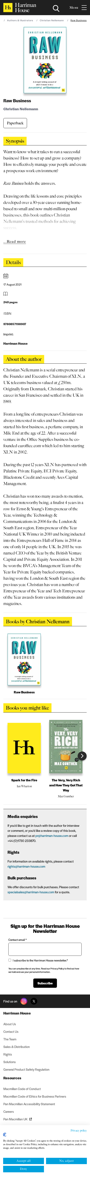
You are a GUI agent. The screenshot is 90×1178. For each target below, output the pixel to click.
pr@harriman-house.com (51, 835)
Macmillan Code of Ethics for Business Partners (34, 1096)
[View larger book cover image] (45, 60)
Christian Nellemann (52, 20)
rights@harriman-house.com (26, 866)
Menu (73, 7)
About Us (9, 1024)
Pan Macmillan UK (15, 1119)
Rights (7, 1054)
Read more (16, 241)
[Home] (19, 8)
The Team (9, 1039)
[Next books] (82, 756)
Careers (8, 1111)
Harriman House (17, 1013)
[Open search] (56, 8)
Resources (12, 1077)
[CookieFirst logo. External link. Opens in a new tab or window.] (4, 1135)
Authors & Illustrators (20, 20)
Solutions (9, 1062)
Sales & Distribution (16, 1046)
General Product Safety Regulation (26, 1069)
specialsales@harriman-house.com (31, 892)
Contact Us (10, 1031)
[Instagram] (24, 1001)
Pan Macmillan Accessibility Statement (29, 1104)
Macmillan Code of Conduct (22, 1088)
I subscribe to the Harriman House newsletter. (40, 960)
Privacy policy (79, 1130)
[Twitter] (34, 1001)
